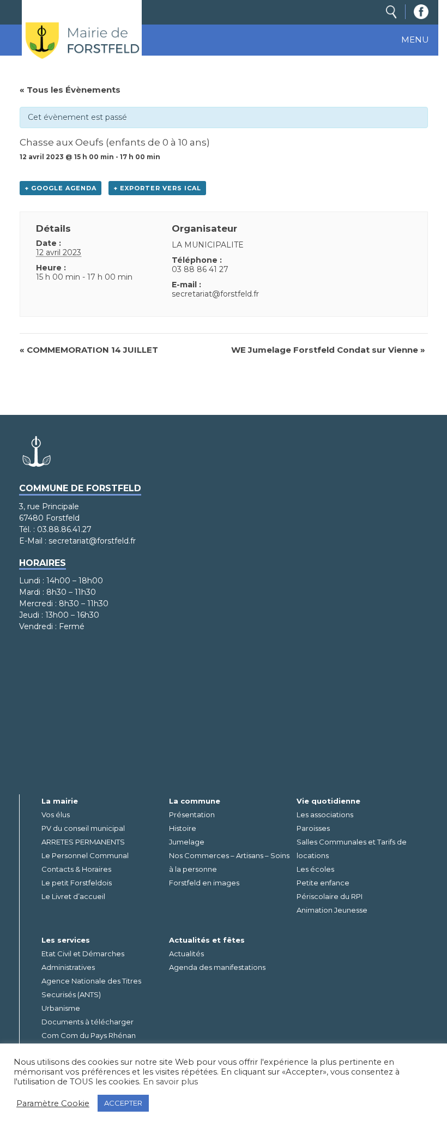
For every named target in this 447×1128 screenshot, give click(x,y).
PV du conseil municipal (83, 828)
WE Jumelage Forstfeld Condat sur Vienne (328, 350)
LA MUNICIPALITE (208, 245)
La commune (194, 801)
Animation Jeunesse (332, 910)
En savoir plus (170, 1082)
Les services (65, 940)
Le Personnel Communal (85, 855)
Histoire (182, 828)
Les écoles (315, 869)
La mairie (59, 801)
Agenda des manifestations (217, 967)
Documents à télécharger (87, 1021)
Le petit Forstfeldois (76, 882)
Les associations (325, 814)
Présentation (192, 814)
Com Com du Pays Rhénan (88, 1035)
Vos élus (55, 814)
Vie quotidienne (328, 801)
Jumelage (186, 841)
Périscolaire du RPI (330, 896)
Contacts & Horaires (76, 869)
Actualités (186, 953)
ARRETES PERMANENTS (83, 841)
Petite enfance (323, 882)
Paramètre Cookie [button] (52, 1103)
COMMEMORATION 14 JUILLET (89, 350)
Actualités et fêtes (207, 940)
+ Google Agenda (60, 188)
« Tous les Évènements (70, 90)
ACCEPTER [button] (123, 1103)
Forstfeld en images (204, 882)
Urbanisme (60, 1008)
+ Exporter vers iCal (157, 188)
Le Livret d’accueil (73, 896)
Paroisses (313, 828)
